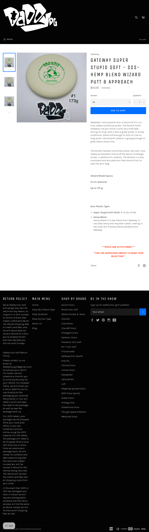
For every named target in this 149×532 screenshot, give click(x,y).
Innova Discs (68, 370)
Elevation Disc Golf (71, 342)
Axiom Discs (67, 305)
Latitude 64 (67, 379)
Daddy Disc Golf (17, 529)
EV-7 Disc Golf (68, 346)
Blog (34, 328)
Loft (63, 384)
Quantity (137, 96)
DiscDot (65, 318)
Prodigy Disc (68, 402)
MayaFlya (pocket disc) (73, 388)
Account (142, 39)
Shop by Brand (39, 314)
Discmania (67, 323)
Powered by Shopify (32, 529)
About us (37, 323)
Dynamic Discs (69, 337)
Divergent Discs (69, 332)
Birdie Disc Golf (69, 309)
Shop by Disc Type (41, 318)
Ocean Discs (67, 398)
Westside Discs (69, 416)
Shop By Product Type (43, 309)
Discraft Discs (68, 328)
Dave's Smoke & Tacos (73, 314)
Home (35, 305)
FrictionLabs (68, 351)
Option (94, 96)
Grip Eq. (65, 360)
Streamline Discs (70, 407)
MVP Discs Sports (70, 393)
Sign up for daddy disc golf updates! (110, 305)
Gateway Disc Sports (72, 356)
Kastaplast (67, 374)
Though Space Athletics (73, 411)
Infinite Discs (68, 365)
